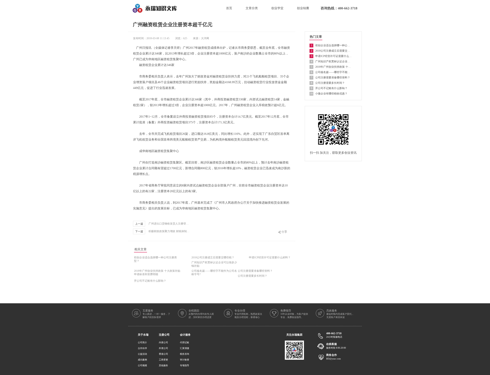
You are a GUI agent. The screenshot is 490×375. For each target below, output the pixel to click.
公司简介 (142, 342)
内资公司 (163, 342)
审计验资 (184, 359)
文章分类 (252, 8)
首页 (229, 8)
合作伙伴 (142, 348)
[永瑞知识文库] (155, 5)
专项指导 (184, 365)
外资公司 (163, 348)
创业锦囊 (303, 8)
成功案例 (142, 359)
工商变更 (163, 359)
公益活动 (142, 354)
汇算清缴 (184, 348)
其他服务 (163, 365)
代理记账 (184, 342)
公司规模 (142, 365)
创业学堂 (277, 8)
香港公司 (163, 354)
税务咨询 (184, 354)
